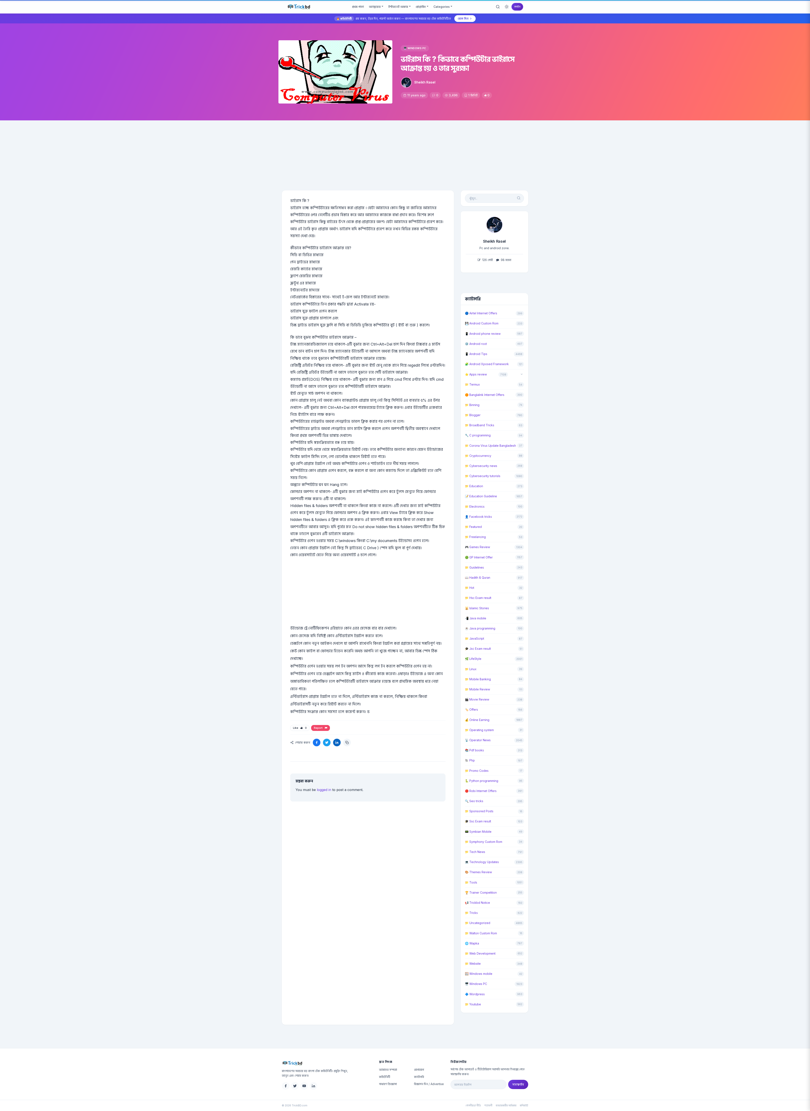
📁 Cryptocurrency (478, 455)
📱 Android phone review (483, 333)
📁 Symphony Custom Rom (483, 841)
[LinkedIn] (313, 1086)
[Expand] (521, 374)
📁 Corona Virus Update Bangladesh (490, 445)
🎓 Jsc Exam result (478, 648)
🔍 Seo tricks (474, 801)
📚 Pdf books (474, 750)
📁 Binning (472, 405)
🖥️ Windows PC (415, 48)
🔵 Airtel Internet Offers (481, 313)
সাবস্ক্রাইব (518, 1084)
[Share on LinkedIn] (337, 742)
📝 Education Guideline (481, 496)
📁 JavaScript (474, 638)
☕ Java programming (480, 628)
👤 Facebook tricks (478, 516)
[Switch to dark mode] (507, 7)
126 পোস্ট (487, 260)
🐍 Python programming (481, 781)
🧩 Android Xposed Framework (487, 364)
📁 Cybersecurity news (481, 466)
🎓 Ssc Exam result (478, 821)
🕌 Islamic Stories (477, 608)
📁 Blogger (473, 415)
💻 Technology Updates (482, 862)
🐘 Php (470, 760)
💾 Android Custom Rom (481, 323)
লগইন (517, 6)
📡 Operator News (478, 740)
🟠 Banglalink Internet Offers (484, 395)
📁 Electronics (475, 506)
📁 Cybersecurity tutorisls (482, 476)
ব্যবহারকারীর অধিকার (506, 1105)
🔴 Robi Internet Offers (481, 791)
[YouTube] (304, 1086)
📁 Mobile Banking (478, 679)
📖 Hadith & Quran (477, 577)
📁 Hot (469, 587)
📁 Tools (471, 882)
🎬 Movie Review (477, 699)
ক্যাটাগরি (419, 1077)
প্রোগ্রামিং (421, 6)
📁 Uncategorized (477, 923)
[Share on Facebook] (316, 742)
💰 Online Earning (477, 720)
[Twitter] (295, 1086)
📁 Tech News (475, 852)
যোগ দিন (463, 18)
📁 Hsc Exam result (478, 598)
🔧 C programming (478, 435)
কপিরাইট (524, 1105)
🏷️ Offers (471, 709)
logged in (324, 790)
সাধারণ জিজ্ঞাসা (388, 1084)
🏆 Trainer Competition (481, 892)
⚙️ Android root (476, 344)
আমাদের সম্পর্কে (388, 1069)
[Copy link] (347, 742)
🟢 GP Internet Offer (479, 557)
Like (300, 727)
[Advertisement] (405, 152)
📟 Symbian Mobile (478, 831)
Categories (441, 6)
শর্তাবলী (488, 1105)
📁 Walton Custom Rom (481, 933)
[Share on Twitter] (327, 742)
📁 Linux (471, 669)
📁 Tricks (471, 913)
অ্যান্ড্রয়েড (375, 6)
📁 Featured (473, 527)
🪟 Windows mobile (478, 973)
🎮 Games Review (477, 547)
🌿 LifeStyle (473, 658)
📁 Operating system (479, 730)
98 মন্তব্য (505, 260)
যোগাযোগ (419, 1069)
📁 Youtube (473, 1004)
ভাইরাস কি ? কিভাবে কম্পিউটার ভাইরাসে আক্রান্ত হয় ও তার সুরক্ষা (457, 63)
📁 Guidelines (474, 567)
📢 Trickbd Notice (477, 902)
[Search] (498, 7)
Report (319, 727)
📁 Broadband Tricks (479, 425)
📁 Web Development (480, 953)
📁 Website (473, 963)
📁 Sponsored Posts (479, 811)
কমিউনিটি (384, 1077)
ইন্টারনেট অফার (398, 6)
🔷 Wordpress (475, 994)
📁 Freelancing (475, 537)
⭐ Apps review (476, 374)
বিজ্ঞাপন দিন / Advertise (429, 1084)
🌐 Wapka (472, 943)
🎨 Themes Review (478, 872)
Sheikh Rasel (424, 82)
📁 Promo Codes (477, 770)
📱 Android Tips (476, 354)
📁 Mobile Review (477, 689)
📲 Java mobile (475, 618)
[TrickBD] (327, 1063)
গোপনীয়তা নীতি (473, 1105)
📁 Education (474, 486)
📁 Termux (472, 384)
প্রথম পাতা (358, 6)
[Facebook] (285, 1086)
